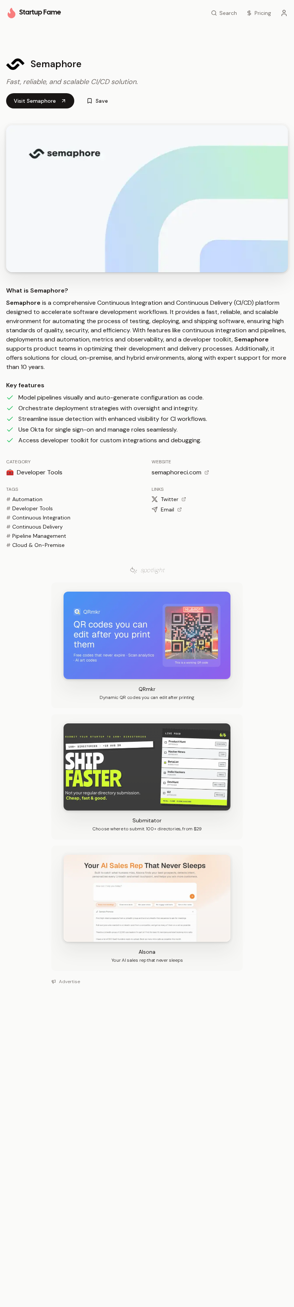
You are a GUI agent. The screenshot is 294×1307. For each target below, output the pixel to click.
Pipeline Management (36, 535)
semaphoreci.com (176, 472)
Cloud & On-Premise (35, 545)
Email (167, 509)
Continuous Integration (38, 517)
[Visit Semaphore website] (147, 198)
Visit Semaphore (35, 100)
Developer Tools (29, 508)
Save (102, 100)
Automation (24, 499)
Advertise (69, 982)
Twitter (169, 499)
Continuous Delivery (34, 526)
